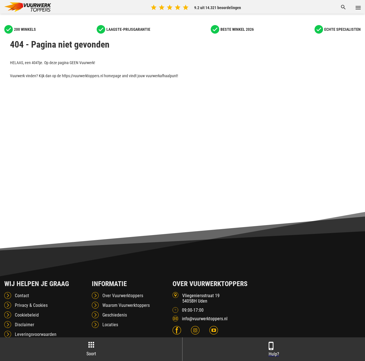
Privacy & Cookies (31, 305)
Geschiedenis (114, 315)
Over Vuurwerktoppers (122, 295)
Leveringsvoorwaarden (35, 334)
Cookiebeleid (27, 315)
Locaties (110, 324)
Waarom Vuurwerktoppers (126, 305)
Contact (22, 295)
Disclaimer (24, 324)
